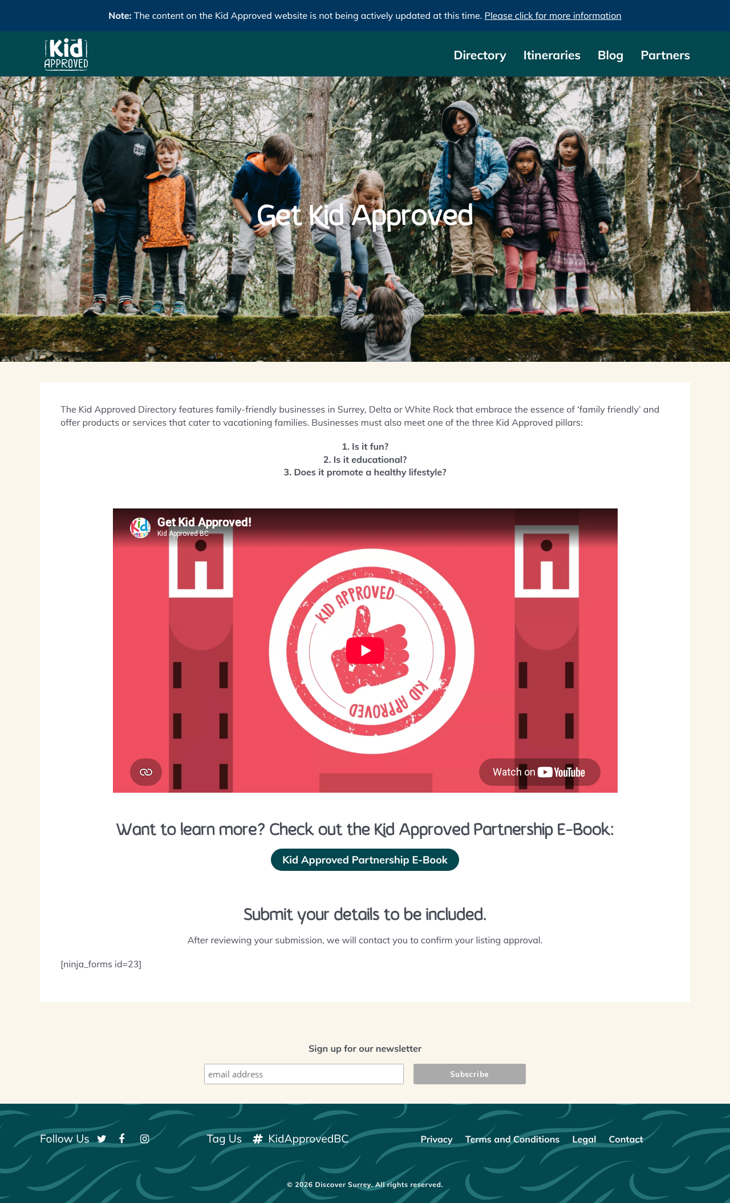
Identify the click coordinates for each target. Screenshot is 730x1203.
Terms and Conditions (512, 1139)
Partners (665, 55)
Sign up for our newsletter (365, 1048)
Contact (626, 1139)
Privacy (436, 1139)
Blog (610, 55)
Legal (585, 1139)
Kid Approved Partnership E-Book (365, 859)
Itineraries (552, 55)
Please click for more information (553, 15)
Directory (479, 55)
